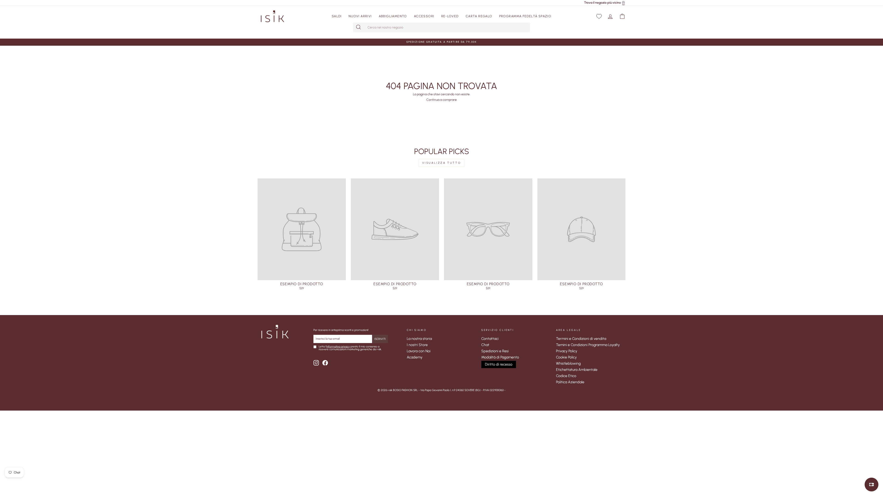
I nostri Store (417, 345)
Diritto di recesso (498, 364)
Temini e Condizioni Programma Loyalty (588, 345)
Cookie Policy (566, 357)
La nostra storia (419, 338)
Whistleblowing (568, 363)
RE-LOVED (450, 16)
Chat (485, 345)
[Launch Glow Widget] (871, 484)
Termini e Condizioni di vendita (581, 338)
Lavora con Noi (418, 351)
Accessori (424, 16)
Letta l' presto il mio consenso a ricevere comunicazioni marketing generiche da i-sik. (350, 348)
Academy (414, 357)
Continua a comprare (441, 100)
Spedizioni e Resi (495, 351)
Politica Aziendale (570, 382)
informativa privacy (338, 346)
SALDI (337, 16)
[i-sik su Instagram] (316, 363)
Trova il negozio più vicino (602, 3)
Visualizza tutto (441, 162)
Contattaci (490, 338)
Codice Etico (566, 376)
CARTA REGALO (479, 16)
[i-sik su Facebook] (325, 363)
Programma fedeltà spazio (525, 16)
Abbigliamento (393, 16)
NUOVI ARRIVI (360, 16)
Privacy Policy (566, 351)
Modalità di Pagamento (500, 357)
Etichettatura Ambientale (576, 369)
